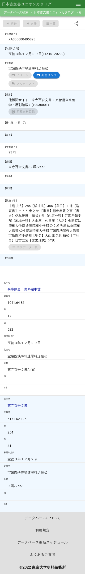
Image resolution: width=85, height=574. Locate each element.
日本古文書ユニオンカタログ (54, 12)
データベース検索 (16, 12)
